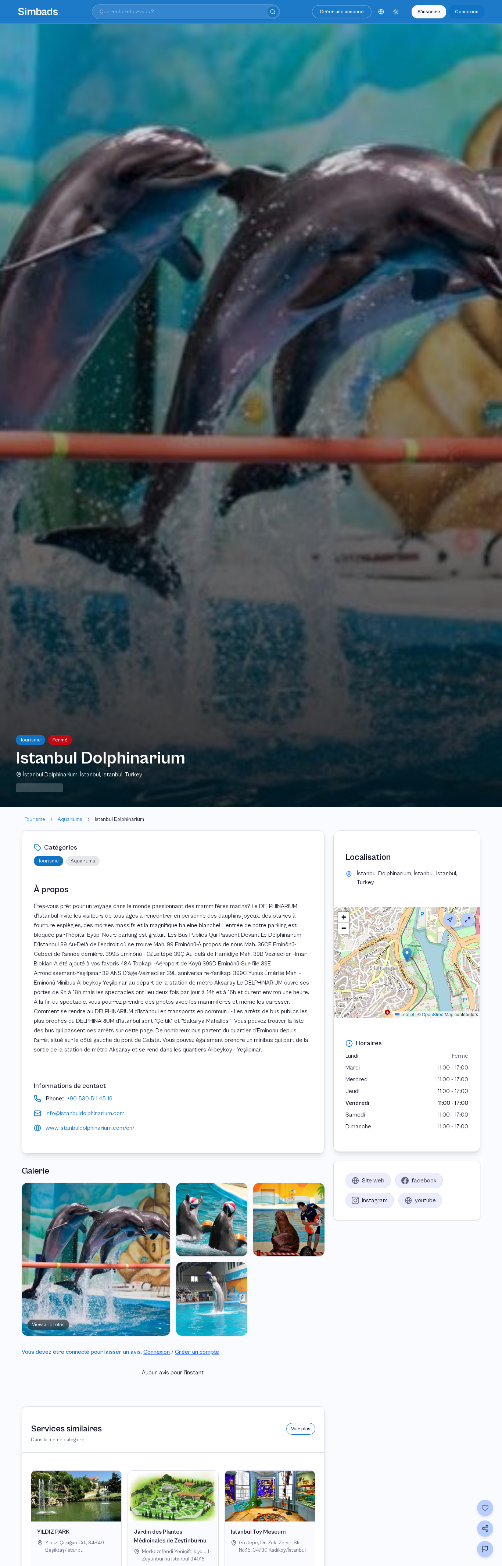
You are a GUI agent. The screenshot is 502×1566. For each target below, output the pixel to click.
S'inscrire (428, 12)
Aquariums (70, 819)
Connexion (466, 12)
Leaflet (406, 1014)
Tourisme (35, 819)
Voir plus (301, 1429)
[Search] (273, 12)
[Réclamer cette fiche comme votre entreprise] (485, 1549)
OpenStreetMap (437, 1014)
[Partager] (485, 1528)
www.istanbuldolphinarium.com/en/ (90, 1128)
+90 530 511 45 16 (89, 1098)
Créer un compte (197, 1352)
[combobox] (186, 11)
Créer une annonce (342, 12)
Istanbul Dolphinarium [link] (119, 819)
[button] (407, 954)
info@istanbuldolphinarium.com (85, 1113)
